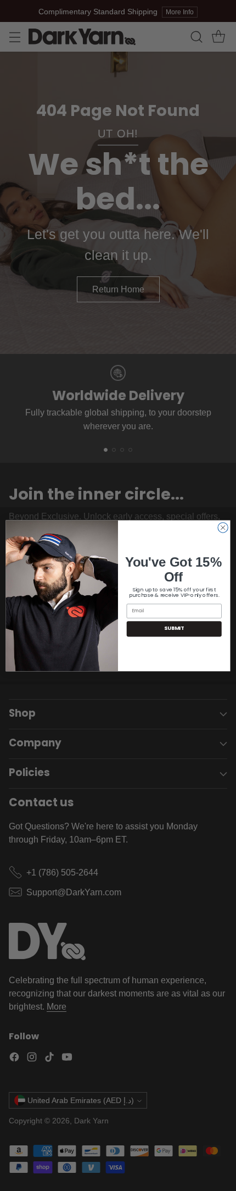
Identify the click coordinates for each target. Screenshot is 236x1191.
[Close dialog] (223, 527)
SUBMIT (174, 628)
